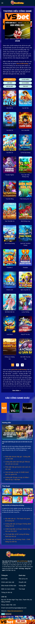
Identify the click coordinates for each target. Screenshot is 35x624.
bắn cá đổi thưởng (22, 561)
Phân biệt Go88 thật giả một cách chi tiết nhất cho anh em (17, 442)
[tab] (9, 79)
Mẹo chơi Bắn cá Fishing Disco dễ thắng (13, 505)
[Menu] (2, 3)
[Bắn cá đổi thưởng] (18, 3)
